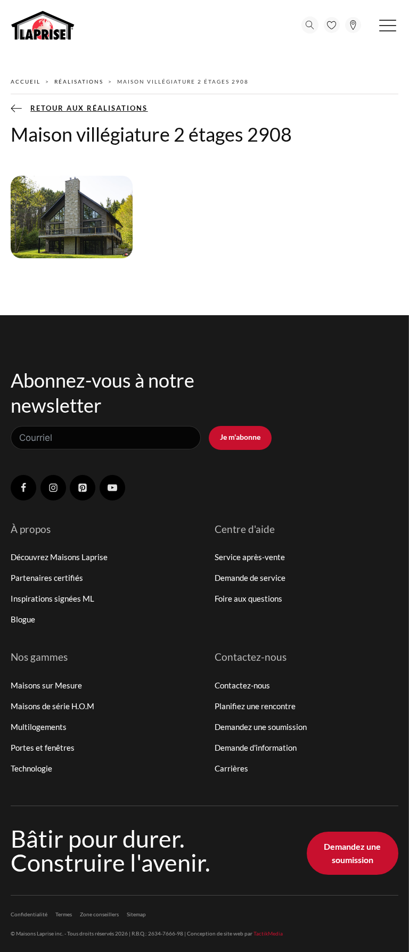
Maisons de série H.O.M (52, 706)
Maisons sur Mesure (46, 685)
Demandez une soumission (261, 727)
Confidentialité (29, 914)
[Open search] (309, 25)
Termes (63, 914)
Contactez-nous (242, 685)
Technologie (31, 768)
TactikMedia (268, 933)
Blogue (23, 619)
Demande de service (250, 577)
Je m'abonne (240, 436)
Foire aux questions (248, 598)
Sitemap (136, 914)
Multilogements (39, 727)
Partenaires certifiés (47, 577)
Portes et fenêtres (43, 747)
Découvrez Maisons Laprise (59, 557)
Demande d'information (256, 747)
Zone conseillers (99, 914)
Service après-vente (250, 557)
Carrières (231, 768)
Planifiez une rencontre (255, 706)
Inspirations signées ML (52, 598)
